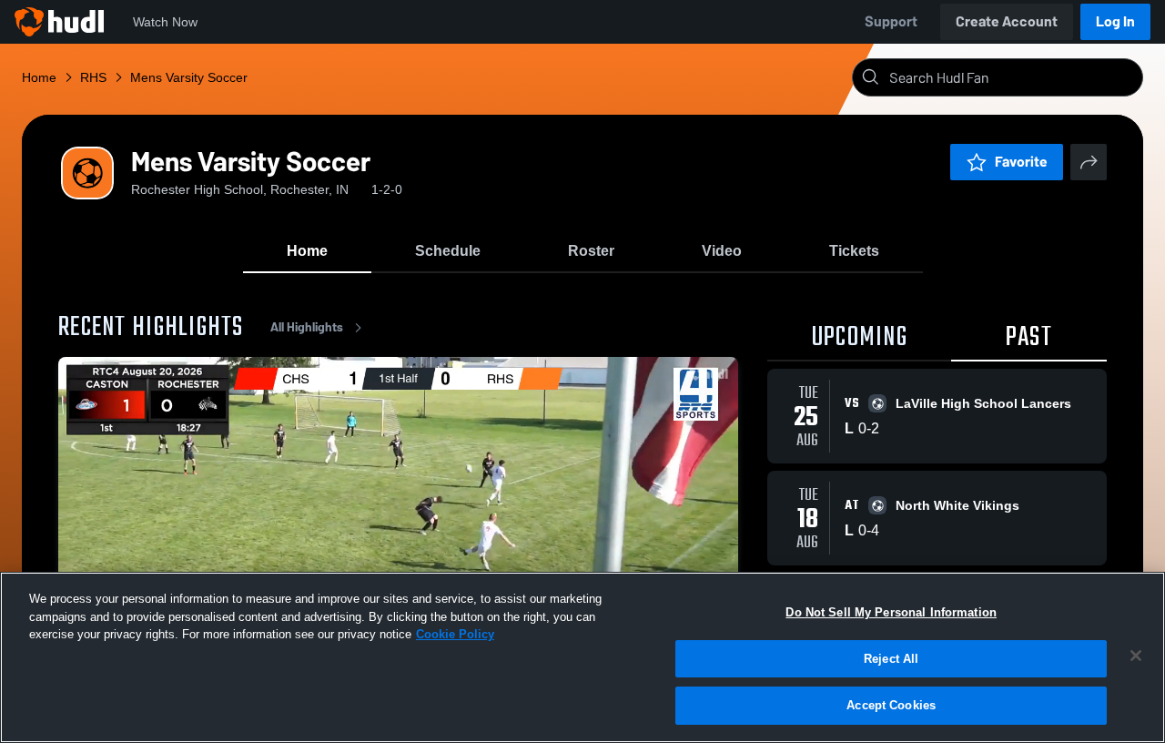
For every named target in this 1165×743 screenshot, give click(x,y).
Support (891, 21)
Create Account (1007, 21)
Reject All (891, 659)
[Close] (1136, 656)
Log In (1115, 21)
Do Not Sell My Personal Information (891, 612)
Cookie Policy (455, 634)
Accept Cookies (891, 705)
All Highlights (306, 327)
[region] (582, 657)
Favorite (1021, 161)
